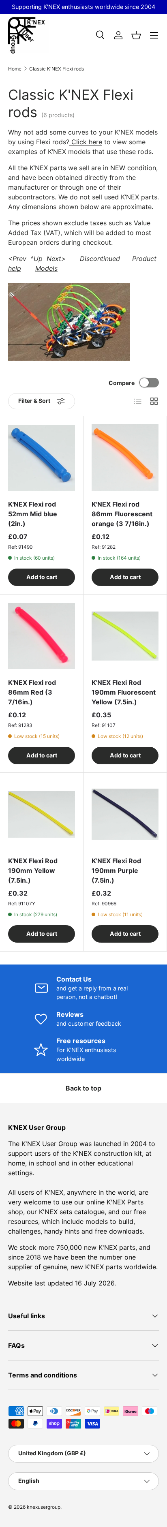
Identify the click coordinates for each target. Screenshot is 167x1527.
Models (46, 268)
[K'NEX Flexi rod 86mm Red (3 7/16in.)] (41, 636)
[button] (136, 35)
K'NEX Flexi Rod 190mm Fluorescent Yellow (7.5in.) (124, 692)
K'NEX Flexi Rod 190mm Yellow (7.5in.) (33, 870)
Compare (122, 382)
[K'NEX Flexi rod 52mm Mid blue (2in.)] (41, 457)
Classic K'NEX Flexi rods (56, 68)
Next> (56, 258)
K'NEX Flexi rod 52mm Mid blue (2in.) (32, 514)
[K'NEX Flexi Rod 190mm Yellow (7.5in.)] (41, 814)
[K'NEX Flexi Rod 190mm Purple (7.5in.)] (125, 814)
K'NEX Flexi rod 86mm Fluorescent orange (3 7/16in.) (122, 514)
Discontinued (100, 258)
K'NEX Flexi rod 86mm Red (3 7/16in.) (32, 692)
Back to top (83, 1088)
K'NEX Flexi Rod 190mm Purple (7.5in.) (116, 870)
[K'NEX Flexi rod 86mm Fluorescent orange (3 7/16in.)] (125, 457)
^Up (36, 258)
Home (14, 68)
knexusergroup (43, 1507)
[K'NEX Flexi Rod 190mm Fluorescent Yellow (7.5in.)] (125, 636)
